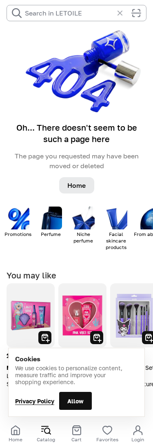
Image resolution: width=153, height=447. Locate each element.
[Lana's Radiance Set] (31, 315)
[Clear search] (124, 13)
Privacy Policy (34, 401)
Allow (75, 401)
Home (76, 185)
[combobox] (69, 13)
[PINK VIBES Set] (82, 315)
